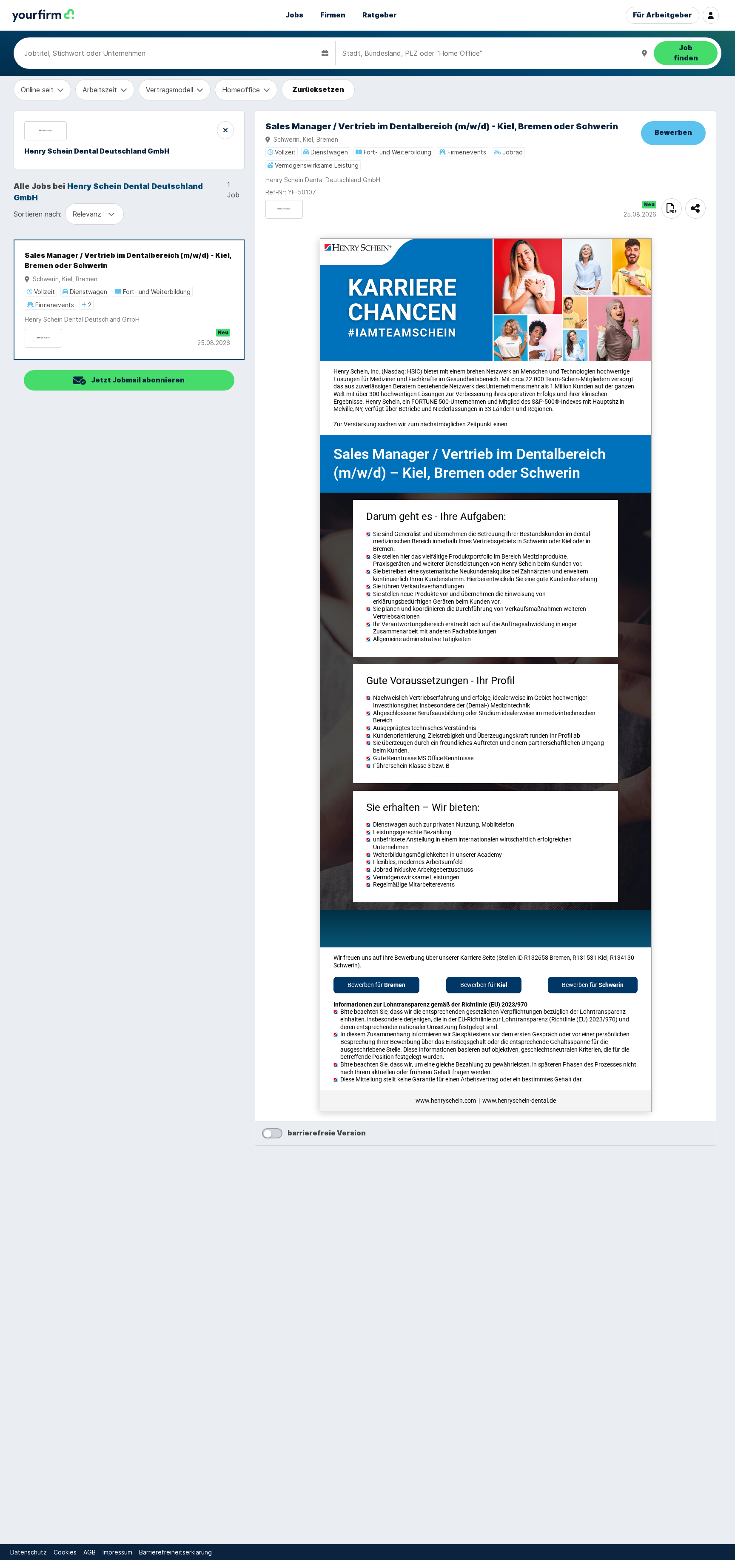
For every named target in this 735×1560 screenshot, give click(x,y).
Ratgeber (379, 15)
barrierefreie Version (327, 1133)
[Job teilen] (695, 208)
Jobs (294, 15)
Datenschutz (28, 1552)
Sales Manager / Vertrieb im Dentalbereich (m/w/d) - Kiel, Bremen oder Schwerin (128, 260)
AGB (89, 1552)
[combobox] (171, 53)
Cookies (65, 1552)
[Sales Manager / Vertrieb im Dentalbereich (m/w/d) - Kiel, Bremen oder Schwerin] (129, 299)
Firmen (332, 15)
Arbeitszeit (100, 90)
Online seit (37, 90)
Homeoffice (241, 90)
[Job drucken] (671, 208)
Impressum (117, 1552)
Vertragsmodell (169, 90)
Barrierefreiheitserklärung (175, 1552)
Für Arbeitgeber (662, 15)
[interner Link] (43, 15)
